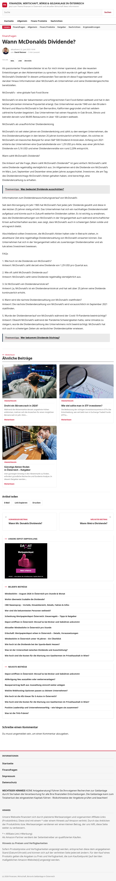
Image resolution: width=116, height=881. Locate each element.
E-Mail (7, 502)
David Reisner (20, 52)
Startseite (9, 21)
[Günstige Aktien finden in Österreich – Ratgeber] (29, 443)
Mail (12, 61)
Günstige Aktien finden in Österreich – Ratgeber (17, 468)
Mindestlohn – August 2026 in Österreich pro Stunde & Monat (35, 593)
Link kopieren (21, 502)
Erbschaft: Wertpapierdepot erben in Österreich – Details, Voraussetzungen (41, 633)
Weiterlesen (9, 419)
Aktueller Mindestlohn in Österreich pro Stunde (28, 627)
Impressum (8, 776)
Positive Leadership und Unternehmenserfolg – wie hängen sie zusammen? (41, 707)
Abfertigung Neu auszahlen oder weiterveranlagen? (30, 679)
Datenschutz (9, 782)
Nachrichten (57, 21)
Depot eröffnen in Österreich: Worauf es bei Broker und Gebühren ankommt (42, 622)
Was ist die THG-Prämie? (17, 713)
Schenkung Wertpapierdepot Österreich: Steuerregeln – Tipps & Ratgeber (41, 616)
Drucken (27, 61)
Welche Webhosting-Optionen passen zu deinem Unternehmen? (36, 690)
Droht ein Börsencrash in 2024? (21, 405)
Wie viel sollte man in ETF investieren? (81, 405)
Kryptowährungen (91, 27)
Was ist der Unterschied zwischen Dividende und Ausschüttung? (36, 650)
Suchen (107, 12)
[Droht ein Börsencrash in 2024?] (29, 381)
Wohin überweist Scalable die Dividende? (25, 599)
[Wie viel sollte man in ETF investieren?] (86, 381)
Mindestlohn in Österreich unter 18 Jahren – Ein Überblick (33, 638)
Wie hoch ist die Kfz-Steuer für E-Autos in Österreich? (31, 696)
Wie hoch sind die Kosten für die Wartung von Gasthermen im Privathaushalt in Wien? (47, 655)
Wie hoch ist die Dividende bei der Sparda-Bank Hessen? (32, 644)
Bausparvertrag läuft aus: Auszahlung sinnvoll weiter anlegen (35, 685)
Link (20, 61)
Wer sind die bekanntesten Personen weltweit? (28, 610)
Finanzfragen (19, 27)
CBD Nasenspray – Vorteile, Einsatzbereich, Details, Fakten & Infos (37, 605)
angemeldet (19, 733)
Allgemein (22, 21)
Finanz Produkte (39, 21)
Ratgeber (61, 27)
